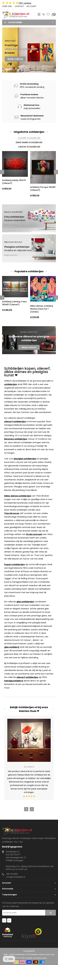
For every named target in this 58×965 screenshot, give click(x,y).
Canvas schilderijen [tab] (29, 146)
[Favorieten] (48, 14)
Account (31, 6)
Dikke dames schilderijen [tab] (29, 142)
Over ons (7, 6)
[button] (27, 68)
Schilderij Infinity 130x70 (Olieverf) (14, 182)
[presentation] (2, 297)
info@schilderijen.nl (15, 877)
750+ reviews (24, 3)
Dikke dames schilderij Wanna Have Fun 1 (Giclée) (41, 309)
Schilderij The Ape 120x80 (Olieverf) (42, 188)
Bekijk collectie (15, 64)
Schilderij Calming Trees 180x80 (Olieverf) (14, 303)
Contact (19, 6)
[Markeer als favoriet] (24, 154)
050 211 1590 (12, 874)
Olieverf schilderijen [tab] (29, 138)
